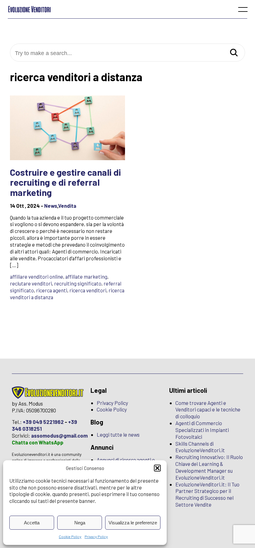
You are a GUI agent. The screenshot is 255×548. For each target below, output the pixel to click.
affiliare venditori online (36, 276)
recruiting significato (77, 283)
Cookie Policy (70, 536)
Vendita (67, 205)
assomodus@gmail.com (59, 435)
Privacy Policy (96, 536)
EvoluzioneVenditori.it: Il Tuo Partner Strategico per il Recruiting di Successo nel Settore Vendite (207, 494)
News (50, 205)
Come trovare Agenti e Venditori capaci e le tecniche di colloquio (207, 410)
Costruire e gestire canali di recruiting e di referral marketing (65, 182)
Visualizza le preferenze (133, 522)
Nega (79, 522)
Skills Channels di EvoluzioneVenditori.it (200, 446)
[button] (157, 468)
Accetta (31, 522)
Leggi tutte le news (118, 434)
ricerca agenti (51, 290)
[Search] (234, 53)
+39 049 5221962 (43, 422)
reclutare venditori (31, 283)
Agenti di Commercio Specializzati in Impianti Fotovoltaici (202, 430)
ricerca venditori (87, 290)
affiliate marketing (86, 276)
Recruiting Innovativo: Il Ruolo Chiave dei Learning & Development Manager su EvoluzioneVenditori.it (209, 467)
